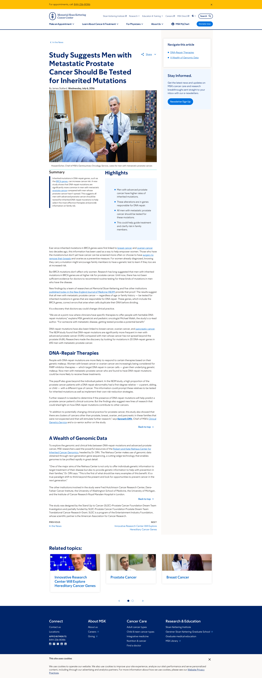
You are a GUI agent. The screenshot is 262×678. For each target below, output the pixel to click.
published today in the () (82, 292)
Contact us (55, 627)
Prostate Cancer (124, 577)
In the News (57, 42)
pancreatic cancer (145, 328)
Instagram (50, 644)
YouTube (62, 644)
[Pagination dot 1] (128, 601)
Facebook (54, 644)
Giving (91, 636)
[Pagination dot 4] (133, 601)
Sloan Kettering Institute (178, 627)
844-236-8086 (82, 4)
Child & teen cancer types (140, 631)
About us (93, 627)
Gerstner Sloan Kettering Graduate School (188, 631)
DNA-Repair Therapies (182, 52)
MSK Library (172, 640)
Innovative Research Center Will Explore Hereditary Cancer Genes (136, 528)
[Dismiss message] (211, 4)
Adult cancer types (137, 627)
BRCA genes (62, 181)
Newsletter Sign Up (180, 101)
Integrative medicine (138, 636)
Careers (92, 631)
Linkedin (65, 644)
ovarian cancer (145, 248)
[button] (134, 16)
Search (203, 16)
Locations (54, 631)
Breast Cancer (177, 577)
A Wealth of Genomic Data (184, 57)
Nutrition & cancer (136, 640)
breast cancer (124, 248)
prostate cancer (59, 190)
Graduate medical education (181, 636)
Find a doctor (134, 645)
